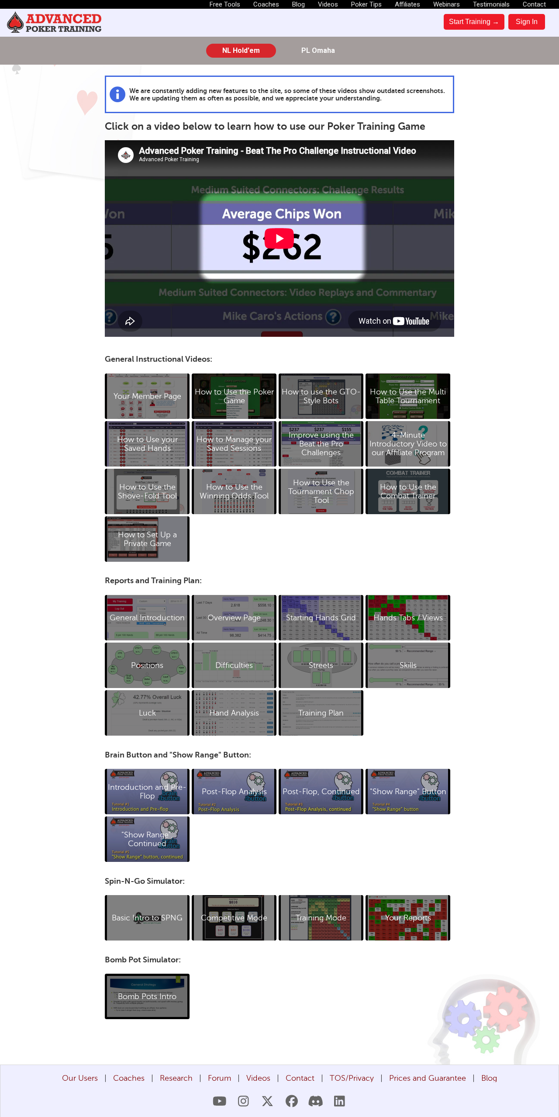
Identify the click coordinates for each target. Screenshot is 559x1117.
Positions (147, 665)
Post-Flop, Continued (321, 791)
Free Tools (225, 4)
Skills (408, 665)
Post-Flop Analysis (234, 791)
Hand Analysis (234, 713)
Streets (321, 665)
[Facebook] (291, 1101)
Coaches (266, 4)
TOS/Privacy (352, 1078)
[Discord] (315, 1101)
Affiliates (407, 4)
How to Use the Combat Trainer (408, 491)
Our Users (80, 1078)
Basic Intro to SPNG (147, 917)
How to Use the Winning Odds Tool (234, 491)
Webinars (446, 4)
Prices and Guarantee (427, 1078)
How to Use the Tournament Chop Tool (321, 491)
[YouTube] (219, 1101)
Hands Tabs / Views (408, 617)
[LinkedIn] (339, 1101)
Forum (219, 1078)
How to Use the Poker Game (234, 396)
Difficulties (234, 665)
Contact (534, 4)
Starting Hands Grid (321, 617)
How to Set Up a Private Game (147, 539)
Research (176, 1078)
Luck (147, 713)
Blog (298, 4)
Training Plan (321, 713)
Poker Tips (366, 4)
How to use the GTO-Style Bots (321, 396)
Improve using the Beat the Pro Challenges (321, 444)
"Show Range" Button (408, 791)
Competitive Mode (234, 917)
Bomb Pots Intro (147, 996)
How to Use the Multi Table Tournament (408, 396)
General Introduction (147, 617)
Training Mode (321, 917)
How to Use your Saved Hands (147, 444)
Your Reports (408, 917)
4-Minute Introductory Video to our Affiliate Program (408, 444)
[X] (267, 1101)
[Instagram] (243, 1101)
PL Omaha (318, 50)
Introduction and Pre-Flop (147, 791)
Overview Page (234, 617)
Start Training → (474, 21)
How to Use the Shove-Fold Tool (147, 491)
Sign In (527, 21)
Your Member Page (147, 396)
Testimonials (491, 4)
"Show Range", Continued (147, 839)
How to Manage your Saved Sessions (234, 444)
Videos (328, 4)
